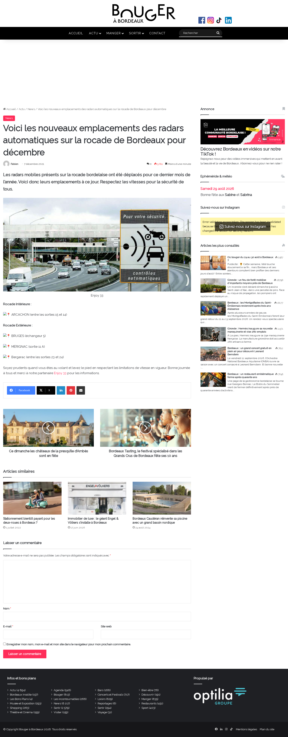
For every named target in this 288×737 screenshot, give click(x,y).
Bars (100, 690)
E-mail (8, 626)
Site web (106, 626)
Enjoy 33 (60, 373)
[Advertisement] (144, 75)
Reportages (105, 703)
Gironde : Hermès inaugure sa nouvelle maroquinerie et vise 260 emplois (250, 330)
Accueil (76, 33)
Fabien (14, 163)
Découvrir (147, 694)
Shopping (16, 707)
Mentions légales (246, 729)
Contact (157, 33)
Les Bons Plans (19, 699)
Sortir (135, 33)
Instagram (210, 20)
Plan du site (267, 729)
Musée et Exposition (22, 703)
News (31, 109)
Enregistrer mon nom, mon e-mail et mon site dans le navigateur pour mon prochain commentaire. (69, 644)
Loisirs (101, 699)
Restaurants (148, 703)
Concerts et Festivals (110, 694)
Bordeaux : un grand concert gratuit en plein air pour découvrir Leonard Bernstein (249, 351)
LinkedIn (228, 20)
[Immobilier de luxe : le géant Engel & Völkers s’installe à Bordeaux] (97, 498)
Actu (93, 33)
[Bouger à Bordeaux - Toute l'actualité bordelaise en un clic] (144, 13)
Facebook (201, 20)
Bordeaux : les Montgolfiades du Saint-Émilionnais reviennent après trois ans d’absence (249, 305)
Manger (113, 33)
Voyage (102, 712)
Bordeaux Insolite (21, 694)
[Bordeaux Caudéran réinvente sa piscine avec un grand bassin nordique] (162, 498)
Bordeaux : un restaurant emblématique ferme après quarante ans (250, 375)
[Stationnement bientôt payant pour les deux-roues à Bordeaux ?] (32, 498)
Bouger (58, 694)
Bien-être (147, 690)
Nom (7, 608)
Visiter (58, 712)
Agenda (59, 690)
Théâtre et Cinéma (21, 712)
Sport (144, 707)
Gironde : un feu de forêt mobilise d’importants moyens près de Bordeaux (250, 281)
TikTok (219, 20)
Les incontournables (66, 699)
